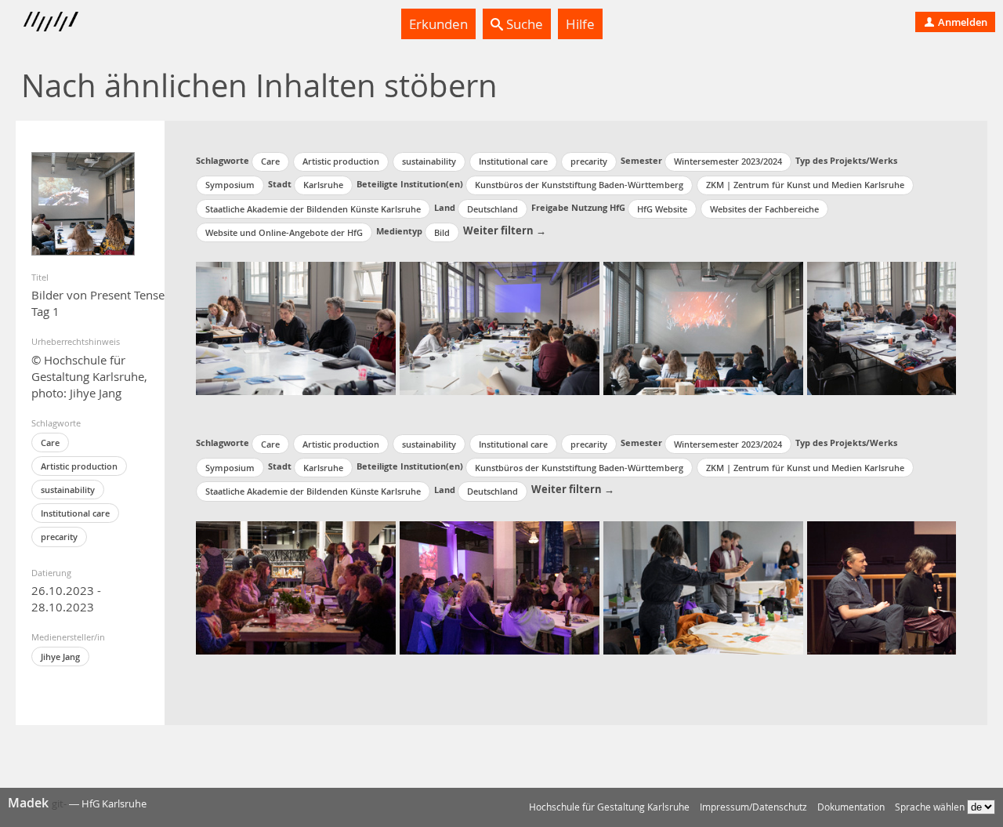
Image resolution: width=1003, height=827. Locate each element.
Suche (523, 24)
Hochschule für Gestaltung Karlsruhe (609, 807)
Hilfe (580, 24)
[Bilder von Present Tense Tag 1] (83, 204)
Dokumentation (851, 807)
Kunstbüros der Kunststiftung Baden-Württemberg (579, 184)
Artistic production (79, 466)
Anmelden (961, 22)
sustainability (68, 489)
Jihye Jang (60, 656)
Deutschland (492, 209)
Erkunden (438, 24)
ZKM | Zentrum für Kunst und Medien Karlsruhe (805, 184)
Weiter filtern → (504, 230)
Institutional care (75, 513)
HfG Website (662, 209)
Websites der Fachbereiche (764, 209)
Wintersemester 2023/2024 (728, 161)
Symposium (230, 184)
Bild (442, 232)
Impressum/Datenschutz (753, 807)
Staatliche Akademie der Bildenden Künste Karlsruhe (313, 209)
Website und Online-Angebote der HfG (284, 232)
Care (50, 442)
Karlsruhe (323, 184)
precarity (59, 536)
